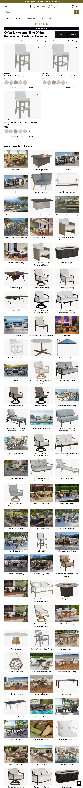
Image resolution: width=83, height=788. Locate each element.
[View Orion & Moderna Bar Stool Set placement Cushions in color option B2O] (25, 82)
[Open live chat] (79, 783)
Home (6, 18)
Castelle (17, 18)
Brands (11, 18)
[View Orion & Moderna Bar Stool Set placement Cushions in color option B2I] (20, 82)
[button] (77, 6)
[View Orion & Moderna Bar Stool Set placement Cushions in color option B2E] (16, 82)
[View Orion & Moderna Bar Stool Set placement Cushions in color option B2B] (6, 82)
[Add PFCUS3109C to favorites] (38, 47)
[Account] (73, 6)
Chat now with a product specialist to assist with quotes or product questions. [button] (64, 778)
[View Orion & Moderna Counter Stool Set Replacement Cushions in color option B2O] (63, 82)
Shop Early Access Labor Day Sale (41, 1)
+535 (29, 83)
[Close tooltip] (80, 777)
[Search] (76, 12)
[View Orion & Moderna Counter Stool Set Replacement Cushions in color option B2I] (58, 82)
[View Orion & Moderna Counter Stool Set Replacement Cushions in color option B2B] (44, 82)
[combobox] (39, 12)
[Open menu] (5, 6)
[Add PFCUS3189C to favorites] (38, 94)
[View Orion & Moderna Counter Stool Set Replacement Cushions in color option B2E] (54, 82)
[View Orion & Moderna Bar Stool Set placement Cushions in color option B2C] (11, 82)
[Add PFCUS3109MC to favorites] (76, 47)
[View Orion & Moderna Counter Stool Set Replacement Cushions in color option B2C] (49, 82)
